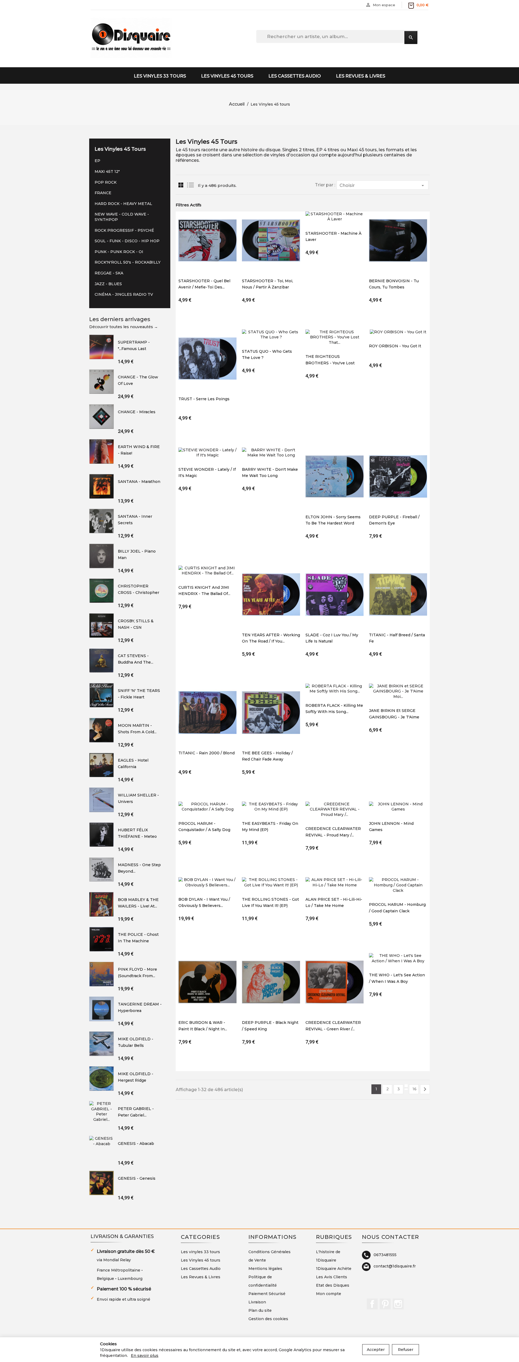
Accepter (376, 1349)
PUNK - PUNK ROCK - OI (119, 251)
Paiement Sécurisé (266, 1293)
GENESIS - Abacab (136, 1143)
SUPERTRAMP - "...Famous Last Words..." (134, 348)
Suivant (425, 1089)
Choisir (382, 185)
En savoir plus (144, 1355)
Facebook (372, 1304)
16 (414, 1089)
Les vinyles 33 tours (160, 76)
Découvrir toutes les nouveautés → (123, 326)
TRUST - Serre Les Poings (203, 398)
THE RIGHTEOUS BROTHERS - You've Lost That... (330, 363)
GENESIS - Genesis (136, 1178)
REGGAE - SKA (109, 273)
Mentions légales (265, 1268)
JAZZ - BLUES (108, 283)
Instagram (398, 1304)
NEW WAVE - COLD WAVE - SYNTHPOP (122, 217)
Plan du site (260, 1310)
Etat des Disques (332, 1285)
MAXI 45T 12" (107, 171)
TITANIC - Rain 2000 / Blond (206, 753)
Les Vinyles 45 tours (227, 76)
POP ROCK (106, 182)
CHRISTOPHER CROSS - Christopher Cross (138, 592)
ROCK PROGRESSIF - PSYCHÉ (124, 230)
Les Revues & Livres (360, 76)
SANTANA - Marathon (139, 481)
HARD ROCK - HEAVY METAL (123, 203)
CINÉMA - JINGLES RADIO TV (124, 294)
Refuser (405, 1349)
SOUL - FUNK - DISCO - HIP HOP (127, 240)
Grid (180, 185)
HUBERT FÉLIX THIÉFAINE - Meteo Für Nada (137, 836)
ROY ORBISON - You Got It (395, 346)
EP (97, 160)
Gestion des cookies (268, 1318)
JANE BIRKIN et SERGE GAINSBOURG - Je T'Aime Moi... (394, 717)
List (190, 185)
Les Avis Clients (331, 1276)
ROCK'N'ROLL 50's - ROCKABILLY (128, 262)
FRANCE (103, 192)
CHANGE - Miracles (136, 411)
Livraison (257, 1302)
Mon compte (328, 1293)
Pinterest (385, 1304)
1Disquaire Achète (333, 1268)
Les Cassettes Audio (294, 76)
